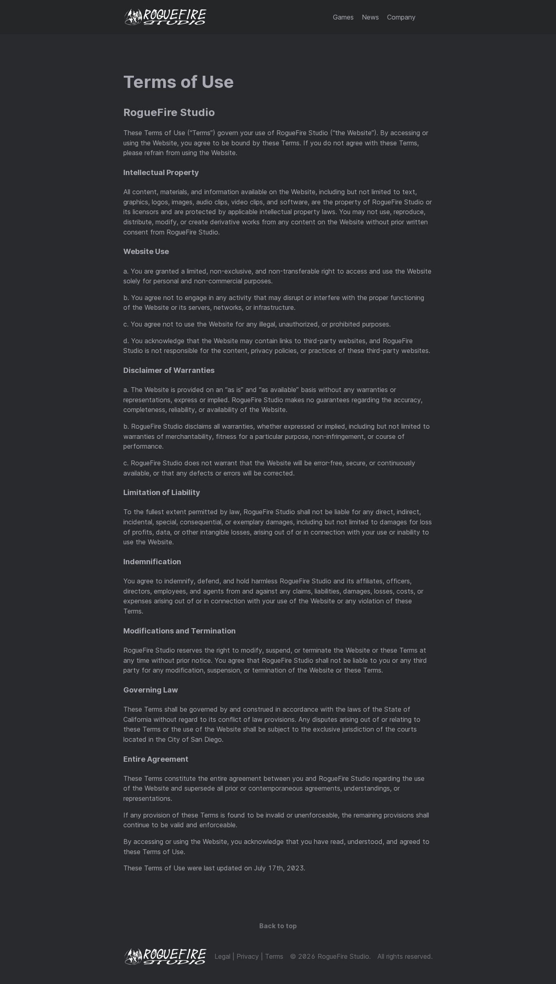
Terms (274, 956)
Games (343, 17)
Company (401, 17)
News (370, 17)
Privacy (247, 956)
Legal (222, 956)
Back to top (278, 926)
